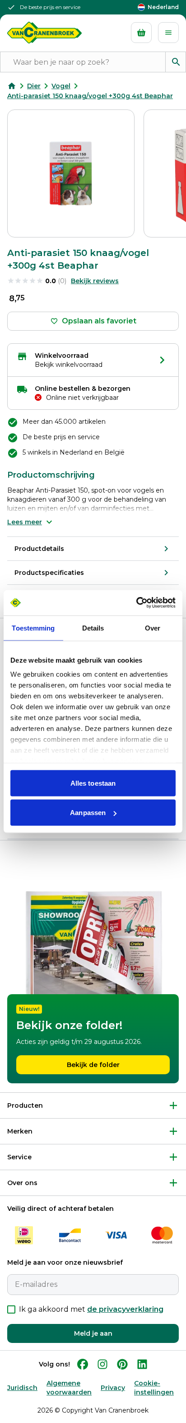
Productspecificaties (49, 573)
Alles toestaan (93, 783)
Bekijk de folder (93, 1065)
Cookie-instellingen (154, 1387)
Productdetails (39, 549)
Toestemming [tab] (33, 627)
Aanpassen (88, 812)
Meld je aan (93, 1333)
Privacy (113, 1388)
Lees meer (24, 522)
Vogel (60, 86)
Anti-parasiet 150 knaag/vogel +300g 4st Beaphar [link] (90, 96)
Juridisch (22, 1388)
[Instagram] (102, 1364)
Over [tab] (152, 627)
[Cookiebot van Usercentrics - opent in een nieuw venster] (136, 603)
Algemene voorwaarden (69, 1387)
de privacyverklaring (125, 1309)
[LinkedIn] (142, 1364)
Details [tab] (93, 627)
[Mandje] (141, 32)
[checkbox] (11, 1309)
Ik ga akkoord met (91, 1309)
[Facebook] (82, 1364)
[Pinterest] (122, 1364)
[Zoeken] (175, 62)
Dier (34, 86)
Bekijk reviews (95, 281)
